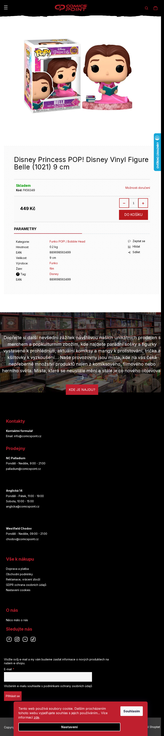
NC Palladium (15, 458)
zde (36, 717)
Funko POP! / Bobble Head (67, 241)
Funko (54, 263)
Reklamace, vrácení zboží (23, 579)
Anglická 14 (14, 490)
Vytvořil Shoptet (149, 727)
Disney (54, 274)
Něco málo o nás (17, 620)
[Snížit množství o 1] (124, 203)
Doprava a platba (17, 568)
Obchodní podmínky (19, 574)
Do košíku (133, 215)
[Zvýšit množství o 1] (143, 203)
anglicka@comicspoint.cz (22, 506)
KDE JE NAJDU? (82, 390)
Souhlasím (131, 711)
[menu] (6, 7)
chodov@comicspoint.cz (22, 539)
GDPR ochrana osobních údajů (26, 584)
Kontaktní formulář (19, 431)
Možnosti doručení (137, 187)
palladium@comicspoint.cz (23, 468)
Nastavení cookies (18, 590)
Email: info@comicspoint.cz (23, 436)
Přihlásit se (13, 696)
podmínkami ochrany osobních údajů (68, 686)
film (52, 268)
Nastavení (69, 727)
